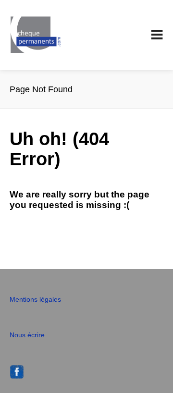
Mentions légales (35, 299)
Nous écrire (27, 335)
